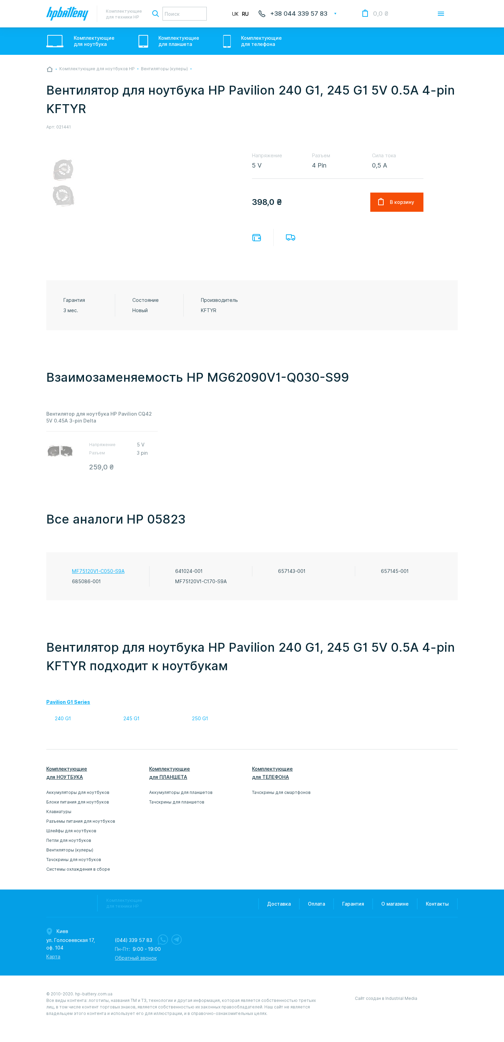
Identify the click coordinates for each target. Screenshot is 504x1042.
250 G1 (200, 718)
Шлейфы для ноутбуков (71, 830)
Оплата (256, 238)
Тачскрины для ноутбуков (73, 859)
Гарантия (353, 904)
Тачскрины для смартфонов (281, 792)
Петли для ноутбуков (68, 840)
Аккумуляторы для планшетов (181, 792)
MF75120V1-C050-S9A (98, 571)
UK (235, 14)
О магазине (395, 904)
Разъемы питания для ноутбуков (80, 821)
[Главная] (49, 69)
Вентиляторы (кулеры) (69, 850)
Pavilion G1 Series (68, 702)
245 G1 (131, 718)
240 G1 (63, 718)
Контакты (437, 904)
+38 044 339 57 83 (298, 13)
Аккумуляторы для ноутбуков (77, 792)
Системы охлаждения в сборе (78, 869)
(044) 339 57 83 (133, 940)
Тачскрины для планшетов (176, 802)
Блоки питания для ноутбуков (77, 802)
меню (441, 14)
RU (245, 14)
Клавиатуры (58, 811)
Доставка (291, 237)
